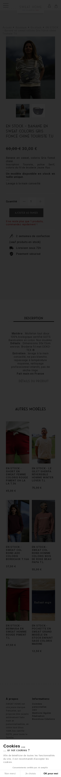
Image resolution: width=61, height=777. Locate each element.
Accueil (7, 27)
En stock (36, 27)
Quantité (11, 201)
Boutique (21, 27)
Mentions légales (41, 713)
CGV (34, 710)
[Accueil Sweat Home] (30, 5)
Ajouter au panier (26, 212)
